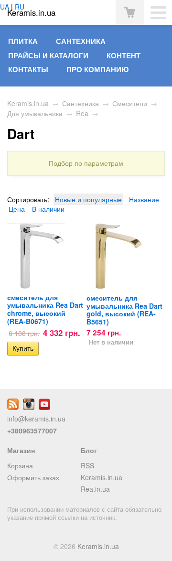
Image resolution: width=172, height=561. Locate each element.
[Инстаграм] (28, 407)
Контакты (28, 69)
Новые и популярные (88, 199)
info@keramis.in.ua (36, 418)
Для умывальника (35, 113)
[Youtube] (44, 407)
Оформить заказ (33, 477)
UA (4, 6)
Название (144, 199)
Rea (82, 113)
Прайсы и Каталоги (48, 55)
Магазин (21, 450)
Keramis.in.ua (28, 103)
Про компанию (97, 69)
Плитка (23, 41)
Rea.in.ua (95, 489)
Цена (17, 209)
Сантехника (81, 41)
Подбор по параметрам (86, 163)
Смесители (129, 103)
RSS (87, 465)
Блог (89, 450)
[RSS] (13, 407)
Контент (123, 55)
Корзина (20, 465)
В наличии (48, 209)
